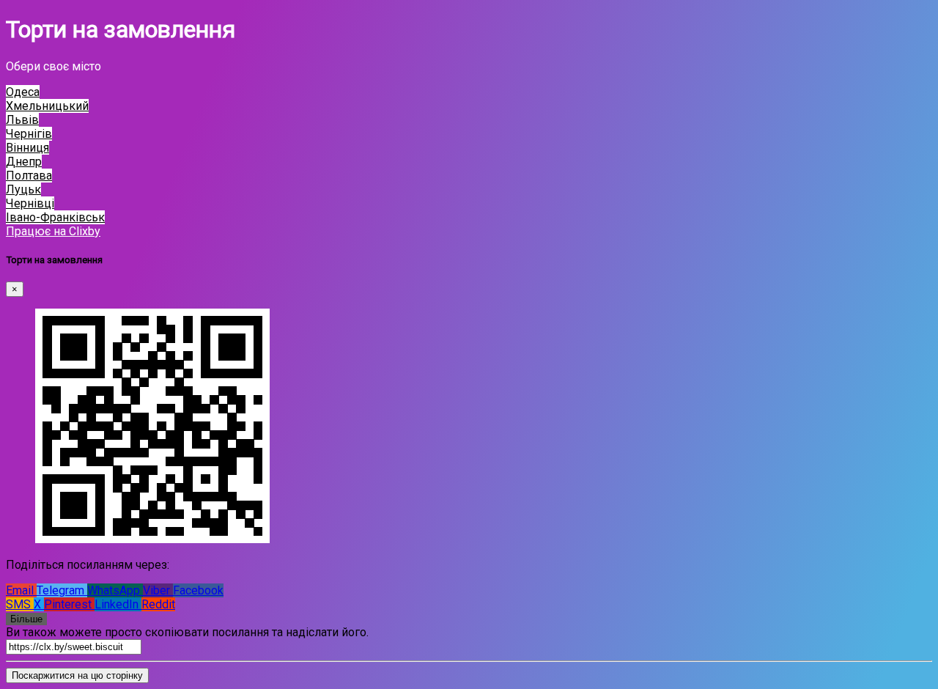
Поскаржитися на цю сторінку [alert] (77, 675)
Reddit (158, 604)
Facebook (198, 590)
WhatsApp (115, 590)
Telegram (62, 590)
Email (21, 590)
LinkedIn (118, 604)
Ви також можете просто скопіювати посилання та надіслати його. (187, 632)
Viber (158, 590)
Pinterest (69, 604)
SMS (20, 604)
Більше (26, 619)
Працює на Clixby (53, 231)
